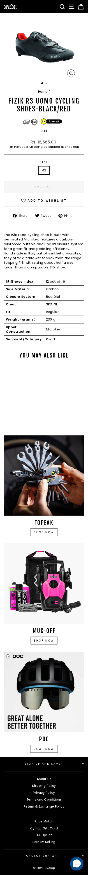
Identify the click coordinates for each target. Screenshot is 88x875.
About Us (44, 779)
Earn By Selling (44, 842)
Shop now (44, 532)
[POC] (44, 692)
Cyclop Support (42, 856)
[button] (76, 863)
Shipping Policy (44, 786)
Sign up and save (43, 764)
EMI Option (44, 835)
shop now (44, 749)
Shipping (36, 147)
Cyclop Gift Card (44, 828)
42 (44, 170)
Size (44, 162)
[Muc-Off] (44, 583)
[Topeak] (44, 475)
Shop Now (44, 640)
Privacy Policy (44, 793)
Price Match (44, 821)
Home (42, 92)
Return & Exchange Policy (44, 806)
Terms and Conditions (44, 799)
